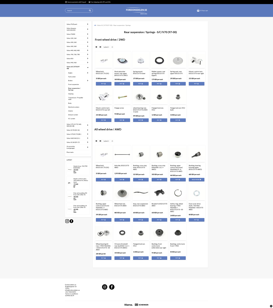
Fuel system (72, 77)
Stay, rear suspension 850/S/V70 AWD (140, 205)
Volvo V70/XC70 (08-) (74, 134)
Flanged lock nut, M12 (158, 109)
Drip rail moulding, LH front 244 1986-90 (80, 206)
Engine (70, 73)
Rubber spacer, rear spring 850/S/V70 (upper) (158, 73)
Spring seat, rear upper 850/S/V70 (176, 72)
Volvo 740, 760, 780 (73, 54)
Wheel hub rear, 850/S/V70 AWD (120, 205)
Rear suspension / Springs (74, 89)
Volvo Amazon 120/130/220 (71, 29)
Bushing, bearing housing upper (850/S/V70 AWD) (195, 167)
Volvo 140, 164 (71, 38)
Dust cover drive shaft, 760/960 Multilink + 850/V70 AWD (196, 206)
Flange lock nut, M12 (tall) (177, 109)
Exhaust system (73, 115)
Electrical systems (73, 107)
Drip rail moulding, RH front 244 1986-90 (80, 194)
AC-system (71, 118)
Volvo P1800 (71, 34)
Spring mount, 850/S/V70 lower (139, 72)
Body (70, 103)
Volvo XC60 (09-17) (73, 142)
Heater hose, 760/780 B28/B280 (80, 167)
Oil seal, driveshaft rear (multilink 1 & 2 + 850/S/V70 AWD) (121, 246)
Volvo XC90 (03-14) (73, 130)
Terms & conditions (71, 294)
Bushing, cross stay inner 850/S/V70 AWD (140, 167)
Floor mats (70, 152)
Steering (70, 94)
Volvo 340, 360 (71, 46)
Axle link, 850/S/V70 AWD (121, 166)
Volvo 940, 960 (71, 62)
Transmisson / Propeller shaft (75, 98)
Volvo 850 (70, 58)
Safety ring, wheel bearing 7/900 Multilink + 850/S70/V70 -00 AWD (176, 207)
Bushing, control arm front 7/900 (177, 245)
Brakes (70, 80)
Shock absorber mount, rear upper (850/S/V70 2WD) (121, 73)
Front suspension (73, 84)
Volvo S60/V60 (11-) (73, 138)
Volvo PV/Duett (72, 24)
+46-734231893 (70, 292)
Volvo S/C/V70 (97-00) (73, 67)
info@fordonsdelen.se (72, 290)
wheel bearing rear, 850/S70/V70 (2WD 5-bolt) (140, 110)
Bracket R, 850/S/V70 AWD (159, 205)
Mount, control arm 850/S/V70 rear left (103, 109)
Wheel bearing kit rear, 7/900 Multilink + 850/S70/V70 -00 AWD (103, 247)
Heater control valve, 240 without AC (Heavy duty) (80, 180)
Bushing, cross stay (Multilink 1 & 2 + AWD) (158, 167)
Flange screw (119, 108)
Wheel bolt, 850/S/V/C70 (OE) (102, 72)
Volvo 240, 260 (71, 42)
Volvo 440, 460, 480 (73, 50)
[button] (202, 10)
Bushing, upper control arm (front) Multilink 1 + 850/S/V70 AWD (102, 206)
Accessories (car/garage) (71, 147)
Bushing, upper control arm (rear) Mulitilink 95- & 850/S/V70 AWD (176, 168)
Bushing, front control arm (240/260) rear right (159, 246)
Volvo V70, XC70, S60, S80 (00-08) (74, 125)
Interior (70, 111)
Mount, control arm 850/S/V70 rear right (196, 72)
